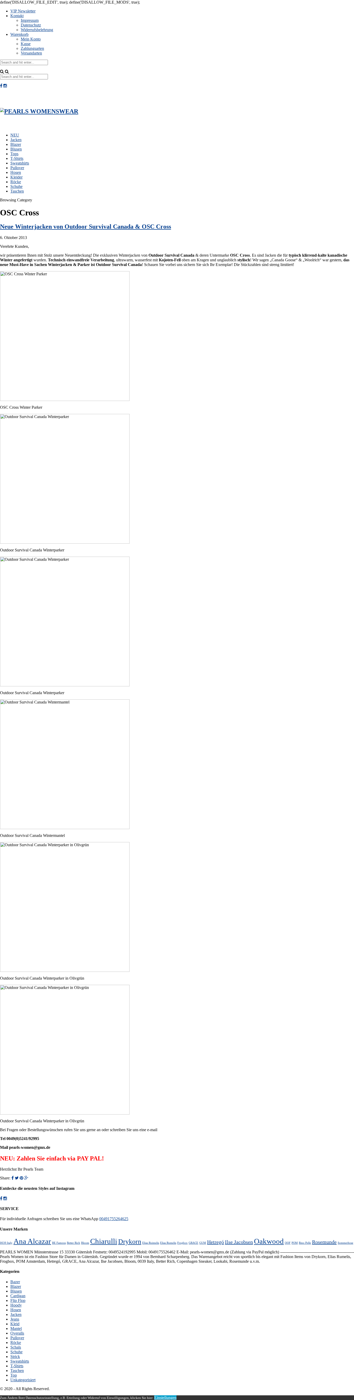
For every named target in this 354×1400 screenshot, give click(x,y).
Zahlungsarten (32, 48)
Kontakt (17, 15)
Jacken (16, 140)
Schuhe (16, 186)
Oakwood (269, 1241)
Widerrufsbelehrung (37, 30)
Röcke (15, 182)
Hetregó (215, 1242)
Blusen (16, 149)
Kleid (14, 1324)
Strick (15, 1356)
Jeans (14, 1319)
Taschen (17, 191)
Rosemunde (324, 1242)
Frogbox (182, 1242)
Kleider (16, 177)
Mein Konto (31, 39)
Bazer (15, 1282)
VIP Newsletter (23, 11)
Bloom (85, 1242)
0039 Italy (6, 1242)
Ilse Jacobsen (239, 1242)
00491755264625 (113, 1219)
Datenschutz (31, 25)
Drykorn (129, 1241)
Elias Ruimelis (150, 1242)
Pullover (17, 168)
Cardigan (17, 1296)
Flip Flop (17, 1300)
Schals (15, 1347)
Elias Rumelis (168, 1242)
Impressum (30, 20)
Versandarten (31, 53)
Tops (14, 154)
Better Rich (73, 1242)
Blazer (15, 144)
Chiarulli (103, 1241)
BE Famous (59, 1242)
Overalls (17, 1333)
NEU (14, 135)
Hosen (15, 172)
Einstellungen (165, 1397)
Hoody (16, 1305)
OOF (288, 1242)
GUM (202, 1242)
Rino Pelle (305, 1242)
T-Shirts (16, 158)
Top (13, 1375)
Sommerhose (345, 1242)
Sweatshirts (19, 163)
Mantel (16, 1328)
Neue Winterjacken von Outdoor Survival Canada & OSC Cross (85, 226)
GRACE (193, 1242)
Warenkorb (19, 34)
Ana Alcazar (32, 1241)
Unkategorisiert (23, 1380)
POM (295, 1242)
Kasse (26, 44)
